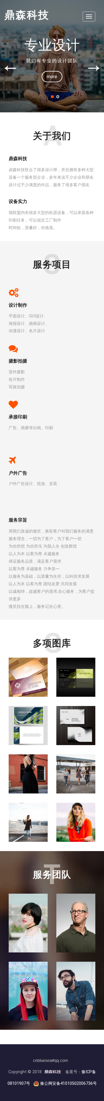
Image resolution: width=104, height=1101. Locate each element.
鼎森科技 (26, 15)
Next (94, 68)
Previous (10, 68)
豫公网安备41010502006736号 (68, 1083)
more (52, 76)
